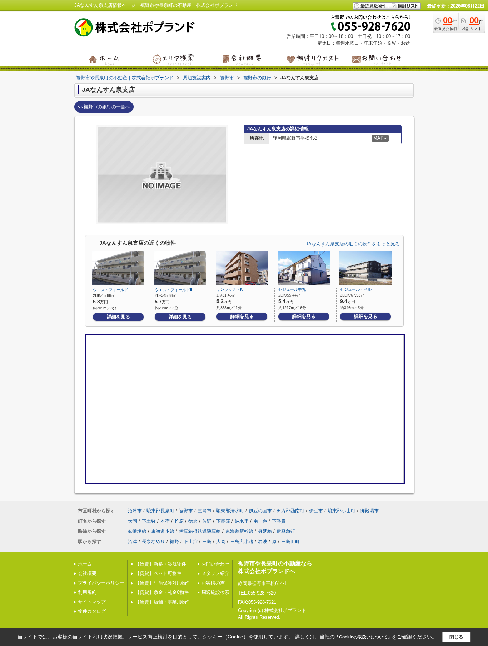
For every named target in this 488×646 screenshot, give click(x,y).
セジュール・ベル (356, 289)
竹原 (179, 521)
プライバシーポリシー (101, 583)
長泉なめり (153, 541)
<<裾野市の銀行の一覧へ (104, 106)
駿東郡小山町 (341, 510)
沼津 (132, 541)
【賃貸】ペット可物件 (158, 573)
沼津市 (135, 510)
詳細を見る (118, 316)
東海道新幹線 (239, 531)
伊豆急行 (286, 531)
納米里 (242, 521)
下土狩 (149, 521)
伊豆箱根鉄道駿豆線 (200, 531)
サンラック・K (229, 289)
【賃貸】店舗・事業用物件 (163, 602)
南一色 (260, 521)
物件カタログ (92, 611)
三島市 (204, 510)
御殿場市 (369, 510)
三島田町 (290, 541)
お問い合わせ (215, 564)
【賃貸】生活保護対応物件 (163, 583)
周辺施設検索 (215, 592)
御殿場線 (137, 531)
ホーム (85, 564)
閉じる (456, 637)
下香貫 (279, 521)
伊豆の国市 (260, 510)
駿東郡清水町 (230, 510)
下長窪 (223, 521)
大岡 (132, 521)
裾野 (174, 541)
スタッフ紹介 (215, 573)
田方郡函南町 (290, 510)
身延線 (265, 531)
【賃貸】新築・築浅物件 (160, 564)
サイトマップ (92, 602)
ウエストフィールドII (111, 290)
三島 (206, 541)
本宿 (165, 521)
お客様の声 (213, 583)
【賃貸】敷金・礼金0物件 (162, 592)
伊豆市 (316, 510)
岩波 (262, 541)
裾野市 (186, 510)
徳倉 (193, 521)
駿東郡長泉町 (160, 510)
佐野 (206, 521)
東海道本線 (162, 531)
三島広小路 (241, 541)
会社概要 (87, 573)
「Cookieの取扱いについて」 (363, 637)
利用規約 (87, 592)
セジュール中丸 (292, 289)
